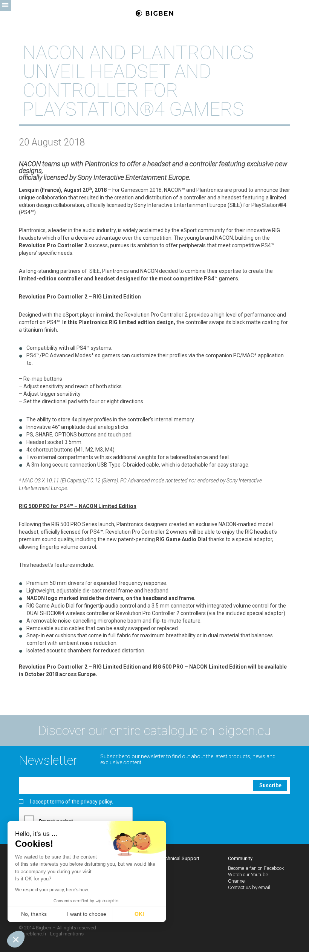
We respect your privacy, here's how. (52, 889)
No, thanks (34, 914)
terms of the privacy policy (81, 802)
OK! (139, 914)
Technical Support (179, 858)
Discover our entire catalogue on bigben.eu (154, 730)
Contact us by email (249, 887)
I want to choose (86, 914)
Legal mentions (67, 934)
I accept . (71, 802)
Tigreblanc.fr (32, 934)
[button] (16, 939)
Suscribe (270, 785)
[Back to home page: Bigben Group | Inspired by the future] (154, 13)
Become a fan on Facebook (256, 868)
